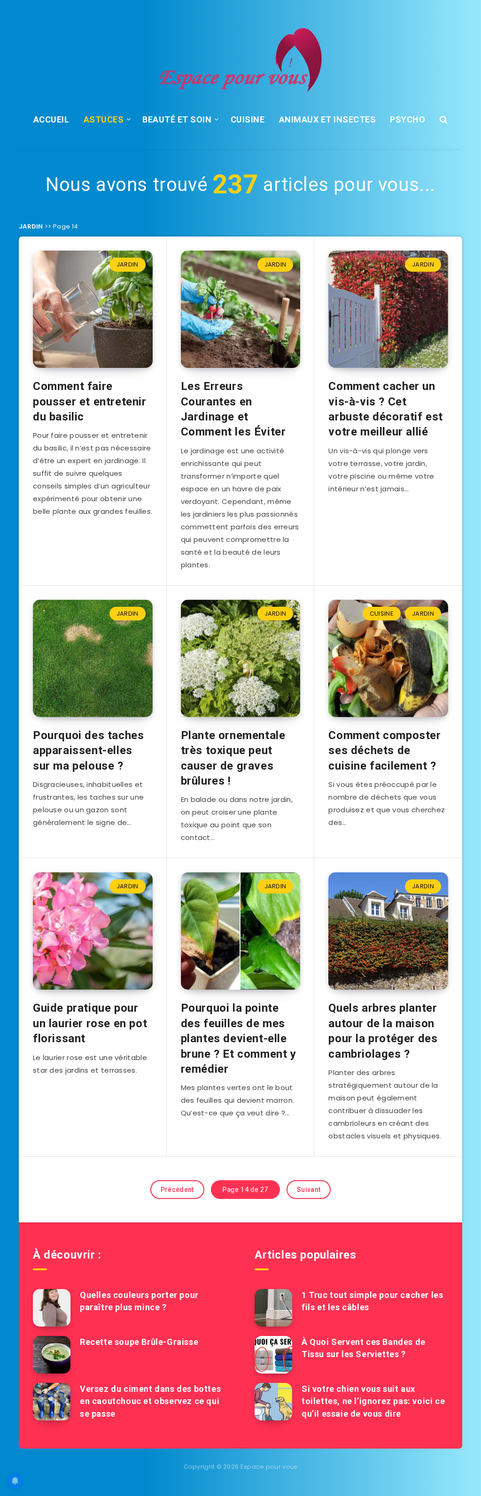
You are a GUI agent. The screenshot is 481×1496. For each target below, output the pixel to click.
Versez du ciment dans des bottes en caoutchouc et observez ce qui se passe (150, 1401)
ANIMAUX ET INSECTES (327, 119)
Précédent (177, 1189)
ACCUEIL (51, 119)
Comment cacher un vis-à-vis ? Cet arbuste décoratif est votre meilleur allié (385, 409)
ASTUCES (104, 119)
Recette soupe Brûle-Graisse (139, 1342)
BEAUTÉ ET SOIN (176, 119)
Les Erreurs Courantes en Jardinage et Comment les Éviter (233, 409)
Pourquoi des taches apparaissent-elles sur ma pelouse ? (88, 750)
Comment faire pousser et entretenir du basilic (90, 401)
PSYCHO (407, 119)
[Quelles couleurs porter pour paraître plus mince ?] (51, 1308)
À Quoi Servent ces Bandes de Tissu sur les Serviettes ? (364, 1348)
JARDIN (31, 226)
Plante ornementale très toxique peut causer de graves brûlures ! (233, 758)
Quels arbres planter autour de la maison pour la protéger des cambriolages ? (382, 1030)
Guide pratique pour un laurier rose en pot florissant (90, 1023)
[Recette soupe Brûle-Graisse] (51, 1355)
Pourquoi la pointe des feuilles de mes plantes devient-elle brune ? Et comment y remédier (238, 1038)
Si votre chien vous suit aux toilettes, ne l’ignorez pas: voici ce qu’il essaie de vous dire (373, 1401)
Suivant (308, 1189)
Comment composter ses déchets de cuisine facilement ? (384, 750)
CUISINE (248, 119)
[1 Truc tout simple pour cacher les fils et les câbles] (273, 1308)
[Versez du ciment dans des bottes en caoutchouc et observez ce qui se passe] (51, 1401)
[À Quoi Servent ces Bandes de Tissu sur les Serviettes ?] (273, 1355)
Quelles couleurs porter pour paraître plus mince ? (139, 1301)
